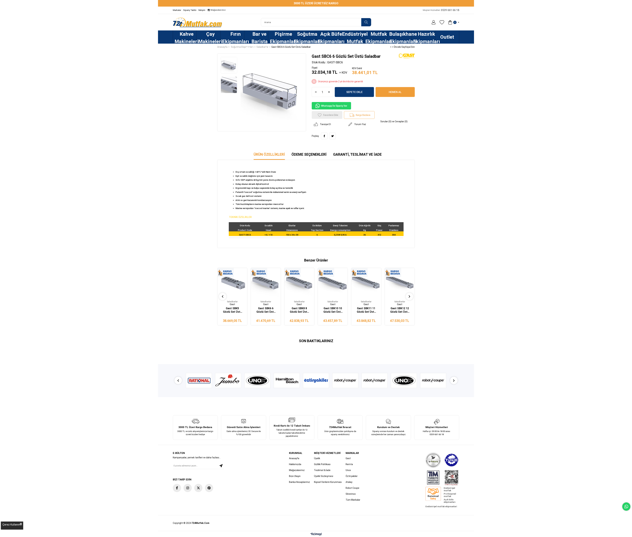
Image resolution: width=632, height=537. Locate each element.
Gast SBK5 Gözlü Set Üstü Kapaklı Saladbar (232, 310)
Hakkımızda (295, 464)
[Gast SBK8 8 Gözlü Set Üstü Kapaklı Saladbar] (299, 283)
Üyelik (317, 458)
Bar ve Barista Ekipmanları (257, 37)
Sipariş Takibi (189, 10)
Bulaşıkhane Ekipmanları (400, 37)
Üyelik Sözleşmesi (323, 476)
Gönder (221, 465)
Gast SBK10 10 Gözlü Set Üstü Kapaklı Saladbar (332, 310)
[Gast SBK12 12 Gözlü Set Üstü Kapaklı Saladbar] (400, 283)
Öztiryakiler (352, 476)
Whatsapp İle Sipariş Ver (334, 106)
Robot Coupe (352, 488)
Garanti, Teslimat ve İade (357, 154)
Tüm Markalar (353, 499)
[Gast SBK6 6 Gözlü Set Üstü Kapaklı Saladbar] (266, 283)
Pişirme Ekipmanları (281, 37)
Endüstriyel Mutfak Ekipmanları (353, 37)
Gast (348, 458)
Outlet (447, 37)
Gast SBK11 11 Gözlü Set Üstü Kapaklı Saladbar (366, 310)
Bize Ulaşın (295, 476)
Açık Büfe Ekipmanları (329, 37)
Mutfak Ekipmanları (376, 37)
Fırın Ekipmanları (233, 37)
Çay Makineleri (209, 37)
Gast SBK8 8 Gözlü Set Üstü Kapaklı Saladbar (299, 310)
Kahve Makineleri (186, 37)
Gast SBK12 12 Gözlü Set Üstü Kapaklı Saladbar (399, 310)
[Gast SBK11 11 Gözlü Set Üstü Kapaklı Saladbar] (366, 283)
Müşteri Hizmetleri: (441, 10)
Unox (348, 470)
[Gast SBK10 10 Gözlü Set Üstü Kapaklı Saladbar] (333, 283)
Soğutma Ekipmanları (305, 37)
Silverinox (351, 494)
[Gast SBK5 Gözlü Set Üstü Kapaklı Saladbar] (232, 283)
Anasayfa (294, 458)
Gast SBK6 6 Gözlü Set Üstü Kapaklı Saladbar (265, 310)
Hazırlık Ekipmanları (424, 37)
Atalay (349, 482)
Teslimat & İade (322, 470)
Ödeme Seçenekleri (309, 154)
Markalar (177, 10)
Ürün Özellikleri (269, 154)
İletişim (201, 10)
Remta (349, 464)
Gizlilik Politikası (322, 464)
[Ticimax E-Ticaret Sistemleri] (316, 534)
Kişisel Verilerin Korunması (328, 482)
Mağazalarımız (218, 10)
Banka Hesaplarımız (299, 482)
